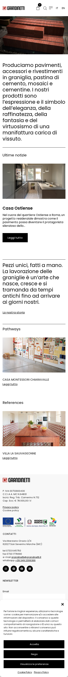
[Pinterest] (14, 569)
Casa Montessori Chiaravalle (26, 380)
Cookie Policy (25, 672)
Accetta (34, 644)
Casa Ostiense (18, 208)
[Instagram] (6, 569)
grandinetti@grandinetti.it (26, 557)
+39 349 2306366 (25, 560)
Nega (34, 654)
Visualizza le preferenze (34, 664)
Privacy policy (11, 507)
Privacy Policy (41, 672)
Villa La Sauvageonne (19, 453)
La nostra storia (14, 312)
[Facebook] (22, 569)
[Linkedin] (30, 569)
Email (6, 591)
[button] (62, 604)
